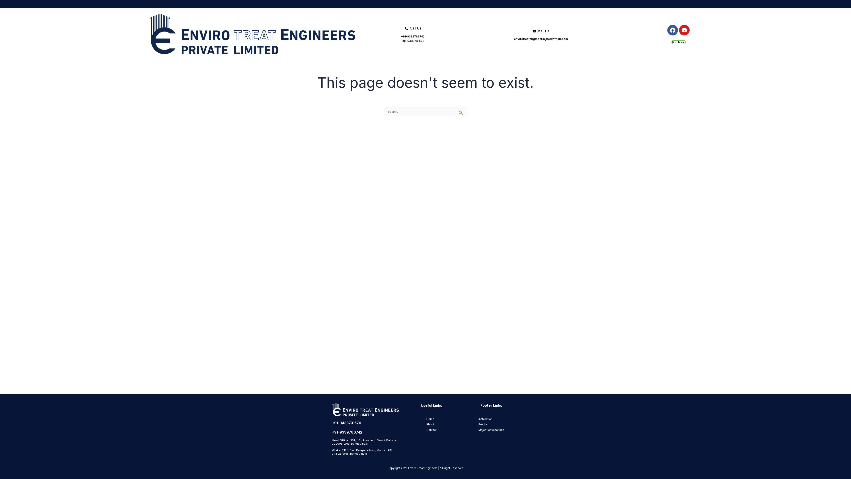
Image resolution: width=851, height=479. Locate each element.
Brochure (678, 42)
